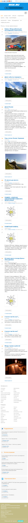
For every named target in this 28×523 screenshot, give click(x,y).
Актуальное (4, 20)
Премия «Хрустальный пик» (7, 514)
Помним (15, 419)
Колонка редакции (9, 452)
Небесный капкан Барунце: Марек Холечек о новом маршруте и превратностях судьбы (13, 463)
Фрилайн (10, 33)
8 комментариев (8, 328)
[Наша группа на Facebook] (4, 1)
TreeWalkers (5, 485)
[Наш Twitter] (6, 1)
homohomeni (5, 434)
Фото (2, 408)
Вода (2, 391)
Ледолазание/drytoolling (5, 394)
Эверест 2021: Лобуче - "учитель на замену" (11, 444)
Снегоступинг (3, 399)
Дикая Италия (9, 107)
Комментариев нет (8, 176)
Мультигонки (16, 394)
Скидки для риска (5, 22)
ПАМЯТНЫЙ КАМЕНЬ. (11, 226)
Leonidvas (10, 319)
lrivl (9, 262)
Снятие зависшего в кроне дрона (9, 489)
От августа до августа (11, 180)
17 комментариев (8, 313)
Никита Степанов (11, 203)
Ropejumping (16, 402)
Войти (16, 1)
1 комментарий (8, 103)
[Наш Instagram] (8, 1)
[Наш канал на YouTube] (9, 1)
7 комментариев (8, 73)
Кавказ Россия (24, 31)
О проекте (3, 515)
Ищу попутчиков (17, 414)
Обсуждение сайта (17, 417)
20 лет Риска (3, 516)
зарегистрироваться (24, 1)
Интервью (3, 407)
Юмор (15, 201)
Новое (9, 20)
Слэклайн (3, 389)
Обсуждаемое (15, 20)
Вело (15, 389)
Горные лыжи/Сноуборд (5, 392)
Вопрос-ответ (7, 15)
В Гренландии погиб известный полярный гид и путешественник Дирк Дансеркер (12, 470)
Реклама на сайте (5, 512)
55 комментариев (8, 223)
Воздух (15, 391)
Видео (15, 408)
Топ (21, 20)
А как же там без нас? (11, 331)
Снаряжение (21, 15)
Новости (15, 407)
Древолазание (16, 388)
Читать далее (8, 70)
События (14, 15)
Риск (2, 15)
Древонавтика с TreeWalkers (8, 494)
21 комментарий (8, 255)
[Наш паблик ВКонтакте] (2, 1)
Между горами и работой (12, 346)
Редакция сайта (6, 440)
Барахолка (3, 422)
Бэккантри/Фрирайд (17, 400)
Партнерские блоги (10, 478)
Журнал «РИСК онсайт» (6, 511)
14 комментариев (8, 342)
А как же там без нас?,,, (12, 316)
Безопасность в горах (18, 411)
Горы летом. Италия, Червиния (14, 138)
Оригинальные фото (9, 347)
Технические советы (13, 31)
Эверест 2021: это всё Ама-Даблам (9, 438)
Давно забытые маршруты (13, 77)
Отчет (19, 31)
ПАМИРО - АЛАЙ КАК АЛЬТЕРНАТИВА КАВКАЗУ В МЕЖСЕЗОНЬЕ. (13, 199)
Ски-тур (15, 397)
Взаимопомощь (4, 419)
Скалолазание (3, 397)
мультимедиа (12, 17)
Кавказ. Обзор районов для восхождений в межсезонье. (13, 29)
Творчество (16, 416)
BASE (2, 402)
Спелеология (16, 399)
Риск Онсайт (16, 413)
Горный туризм (8, 201)
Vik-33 (9, 348)
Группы (2, 17)
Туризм (2, 400)
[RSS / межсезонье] (1, 1)
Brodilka (4, 458)
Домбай (22, 78)
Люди (7, 17)
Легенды (2, 416)
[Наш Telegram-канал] (11, 1)
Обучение (16, 410)
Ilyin (9, 109)
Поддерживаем (8, 428)
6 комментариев (8, 194)
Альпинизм (7, 31)
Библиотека (3, 414)
